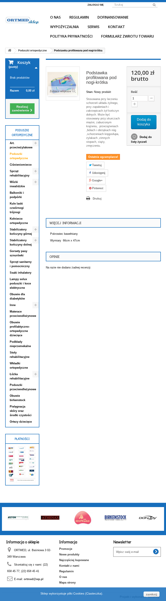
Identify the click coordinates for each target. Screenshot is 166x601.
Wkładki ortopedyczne (19, 365)
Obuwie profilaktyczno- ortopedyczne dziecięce (20, 329)
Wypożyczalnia (64, 26)
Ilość (134, 92)
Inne (13, 305)
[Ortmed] (22, 20)
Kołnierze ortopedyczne (19, 221)
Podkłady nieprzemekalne (20, 344)
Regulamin (79, 17)
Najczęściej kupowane (74, 560)
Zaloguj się (96, 4)
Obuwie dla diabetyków (17, 296)
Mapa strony (67, 582)
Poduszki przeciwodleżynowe (23, 387)
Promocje (65, 548)
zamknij (151, 594)
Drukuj (97, 198)
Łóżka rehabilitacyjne (19, 376)
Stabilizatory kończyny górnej (21, 231)
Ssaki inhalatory (20, 272)
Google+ (97, 180)
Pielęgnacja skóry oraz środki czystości (21, 411)
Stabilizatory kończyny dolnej (21, 242)
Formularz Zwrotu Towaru (127, 36)
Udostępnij (98, 172)
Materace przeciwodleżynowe (23, 313)
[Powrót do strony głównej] (10, 50)
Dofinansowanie (112, 17)
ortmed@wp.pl (33, 579)
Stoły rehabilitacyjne (19, 354)
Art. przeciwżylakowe (21, 145)
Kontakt (116, 26)
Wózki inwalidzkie (17, 184)
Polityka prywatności (71, 36)
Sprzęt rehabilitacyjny (19, 173)
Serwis (93, 26)
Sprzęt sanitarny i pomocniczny (21, 264)
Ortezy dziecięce (21, 421)
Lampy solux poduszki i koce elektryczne (20, 283)
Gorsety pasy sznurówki (18, 253)
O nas (55, 17)
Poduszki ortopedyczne (19, 156)
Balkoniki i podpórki (17, 195)
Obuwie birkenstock (17, 398)
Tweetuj (96, 165)
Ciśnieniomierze (21, 164)
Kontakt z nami (69, 565)
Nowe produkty (69, 554)
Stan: (89, 92)
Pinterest (97, 188)
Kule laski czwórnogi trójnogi (17, 208)
